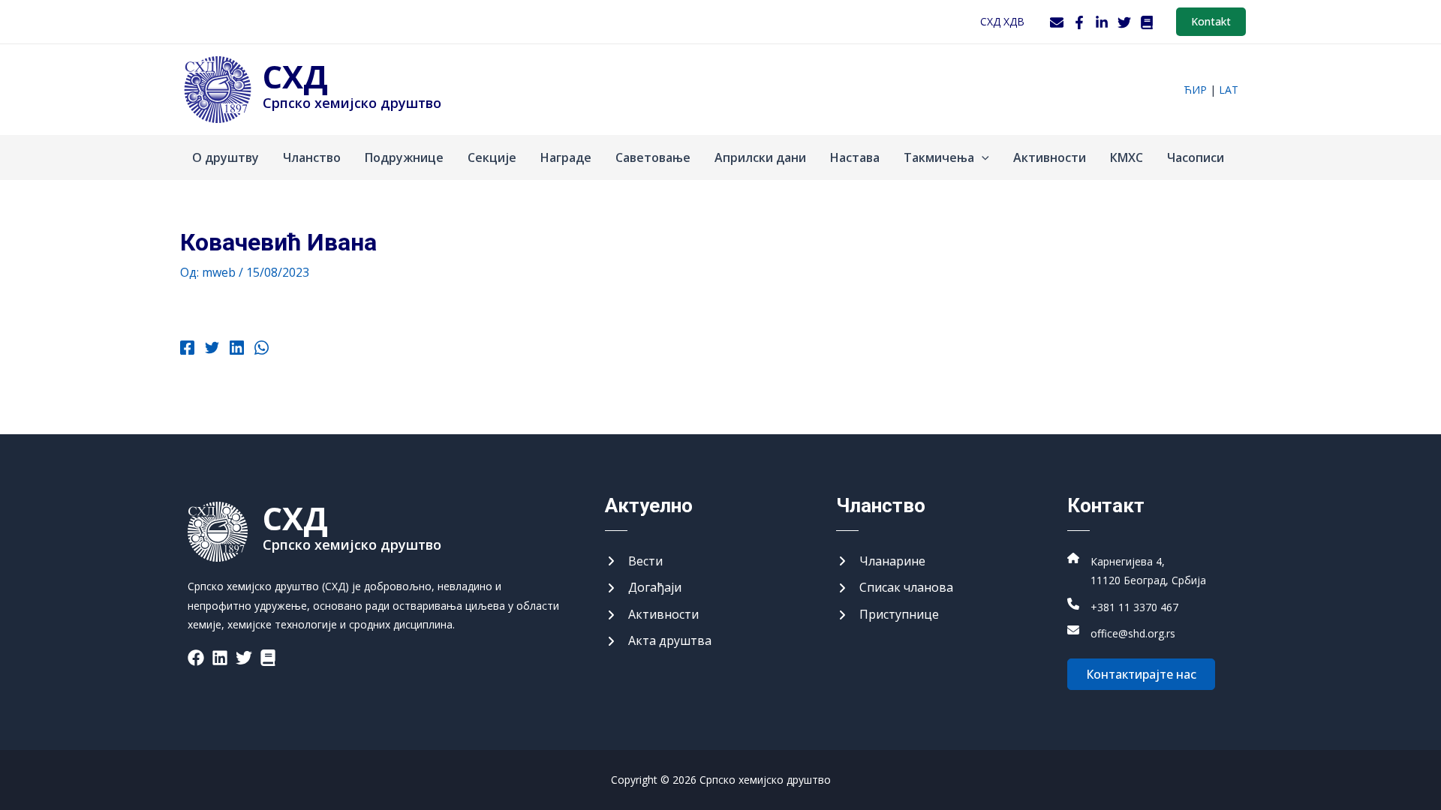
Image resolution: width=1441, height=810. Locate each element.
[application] (981, 157)
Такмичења (939, 157)
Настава (855, 157)
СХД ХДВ (1002, 21)
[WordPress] (1147, 22)
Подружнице (404, 157)
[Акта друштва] (658, 641)
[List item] (196, 658)
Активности (1049, 157)
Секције (492, 157)
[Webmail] (1056, 22)
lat (1228, 89)
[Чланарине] (880, 562)
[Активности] (652, 615)
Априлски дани (760, 157)
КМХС (1126, 157)
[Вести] (634, 562)
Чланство (312, 157)
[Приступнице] (887, 615)
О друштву (225, 157)
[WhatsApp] (261, 349)
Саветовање (652, 157)
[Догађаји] (643, 588)
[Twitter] (1124, 22)
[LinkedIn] (1102, 22)
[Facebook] (1079, 22)
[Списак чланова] (894, 588)
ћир (1195, 89)
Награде (565, 157)
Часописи (1195, 157)
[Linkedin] (237, 349)
